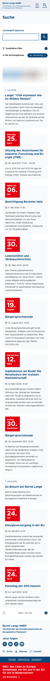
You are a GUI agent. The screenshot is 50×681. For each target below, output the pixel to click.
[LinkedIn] (22, 644)
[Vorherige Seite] (4, 612)
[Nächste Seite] (45, 612)
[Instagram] (16, 644)
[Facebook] (10, 644)
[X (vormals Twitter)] (5, 644)
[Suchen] (44, 37)
